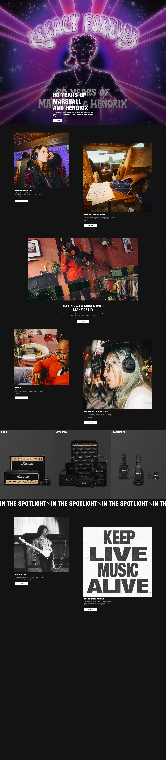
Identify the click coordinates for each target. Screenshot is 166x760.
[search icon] (156, 6)
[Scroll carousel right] (164, 464)
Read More (90, 609)
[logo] (5, 5)
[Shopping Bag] (161, 6)
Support (153, 5)
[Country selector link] (163, 2)
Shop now (21, 200)
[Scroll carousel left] (2, 464)
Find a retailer (154, 2)
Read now (21, 583)
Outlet (159, 2)
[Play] (164, 123)
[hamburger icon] (163, 6)
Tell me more (57, 120)
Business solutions (140, 2)
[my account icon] (159, 6)
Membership (148, 2)
